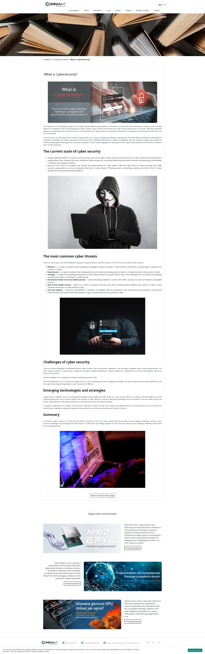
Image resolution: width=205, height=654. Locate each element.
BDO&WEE (98, 10)
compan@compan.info (92, 643)
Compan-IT (47, 59)
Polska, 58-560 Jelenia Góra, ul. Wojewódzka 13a (123, 643)
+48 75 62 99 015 (71, 643)
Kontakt (156, 10)
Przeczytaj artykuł (133, 548)
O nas (108, 10)
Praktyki (128, 10)
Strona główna (74, 10)
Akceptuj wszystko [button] (195, 650)
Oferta (86, 10)
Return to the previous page (102, 495)
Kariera (118, 10)
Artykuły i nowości (142, 10)
